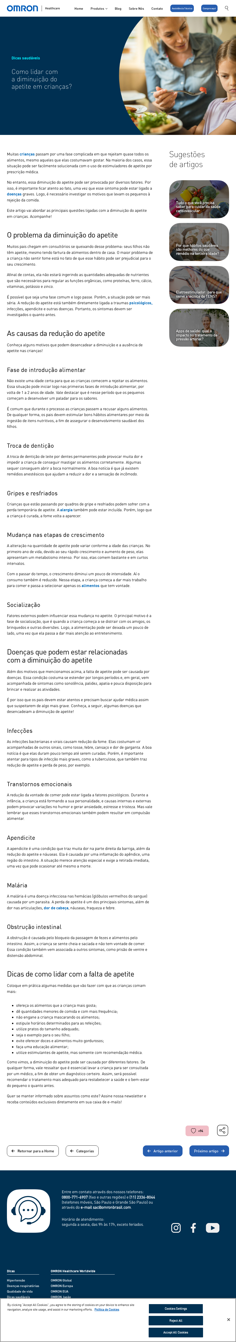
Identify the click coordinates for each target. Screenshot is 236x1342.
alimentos (91, 585)
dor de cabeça (56, 907)
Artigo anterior (165, 1151)
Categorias (85, 1151)
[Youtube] (212, 1228)
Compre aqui (209, 8)
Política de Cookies (106, 1309)
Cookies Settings (176, 1308)
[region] (118, 1320)
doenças (14, 194)
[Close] (229, 1320)
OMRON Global (61, 1280)
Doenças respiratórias (23, 1286)
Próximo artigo (206, 1151)
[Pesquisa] (227, 8)
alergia (66, 509)
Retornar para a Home (36, 1151)
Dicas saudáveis (18, 1297)
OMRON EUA (59, 1291)
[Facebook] (193, 1228)
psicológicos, (141, 302)
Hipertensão (16, 1280)
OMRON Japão (61, 1297)
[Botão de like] (193, 1130)
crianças (27, 154)
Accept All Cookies (175, 1332)
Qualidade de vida (19, 1291)
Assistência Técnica (182, 8)
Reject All (175, 1320)
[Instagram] (176, 1228)
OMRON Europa (62, 1286)
